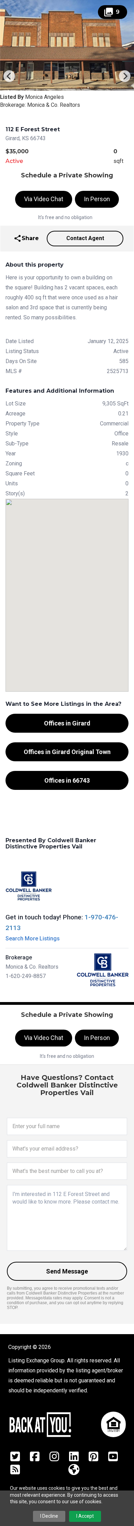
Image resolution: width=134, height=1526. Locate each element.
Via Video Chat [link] (43, 199)
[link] (26, 238)
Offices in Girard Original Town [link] (67, 751)
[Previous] (9, 76)
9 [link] (111, 12)
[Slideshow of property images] (67, 45)
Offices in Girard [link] (67, 723)
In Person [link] (97, 199)
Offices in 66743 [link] (67, 780)
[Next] (125, 76)
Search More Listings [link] (32, 938)
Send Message (67, 1271)
